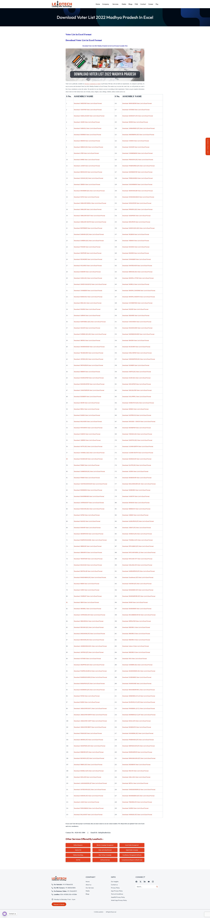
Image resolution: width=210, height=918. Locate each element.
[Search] (157, 886)
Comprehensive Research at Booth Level (132, 860)
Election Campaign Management (105, 845)
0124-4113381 (64, 894)
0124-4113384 (72, 894)
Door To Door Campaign (105, 855)
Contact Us (208, 146)
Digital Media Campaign (132, 850)
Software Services (105, 860)
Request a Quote (59, 904)
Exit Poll (78, 860)
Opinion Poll (78, 850)
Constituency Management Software (132, 855)
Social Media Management (132, 845)
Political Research (78, 845)
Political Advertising (78, 855)
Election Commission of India (92, 83)
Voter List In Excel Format (105, 850)
